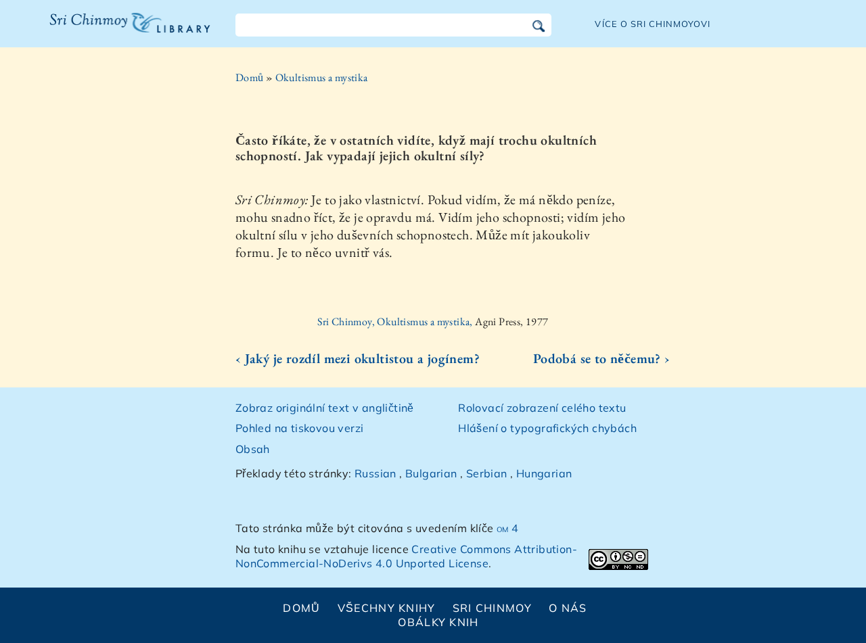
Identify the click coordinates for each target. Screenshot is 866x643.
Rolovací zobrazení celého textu (542, 407)
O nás (568, 608)
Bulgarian (431, 473)
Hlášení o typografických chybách (547, 428)
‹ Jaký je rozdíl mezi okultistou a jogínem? (357, 358)
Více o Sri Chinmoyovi (652, 23)
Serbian (486, 473)
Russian (375, 473)
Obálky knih (438, 622)
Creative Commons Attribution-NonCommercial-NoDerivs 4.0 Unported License (406, 556)
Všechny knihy (387, 608)
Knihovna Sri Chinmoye (124, 31)
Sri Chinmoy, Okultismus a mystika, (396, 321)
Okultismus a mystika (321, 77)
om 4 (508, 528)
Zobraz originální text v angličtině (324, 407)
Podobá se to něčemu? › (601, 358)
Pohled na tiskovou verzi (299, 428)
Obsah (252, 449)
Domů (249, 77)
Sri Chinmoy (492, 608)
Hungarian (544, 473)
